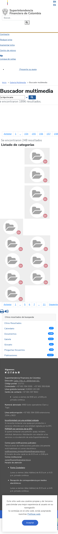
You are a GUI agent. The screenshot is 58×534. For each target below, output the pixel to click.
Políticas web (33, 514)
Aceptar (30, 522)
